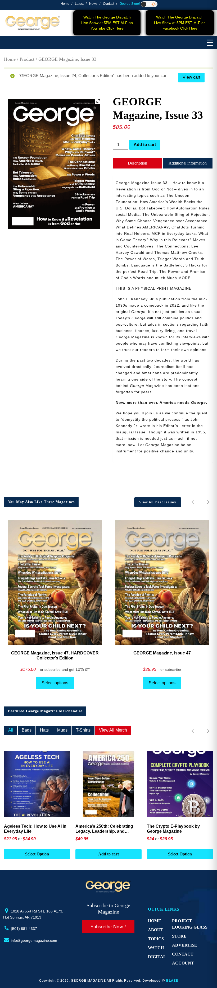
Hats (44, 730)
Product (27, 59)
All (10, 730)
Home (65, 4)
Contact (108, 4)
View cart (191, 77)
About (155, 930)
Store (179, 936)
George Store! (130, 4)
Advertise (184, 945)
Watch (156, 947)
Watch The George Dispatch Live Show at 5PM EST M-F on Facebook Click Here (180, 22)
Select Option (37, 854)
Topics (156, 939)
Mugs (62, 730)
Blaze (172, 980)
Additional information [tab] (188, 163)
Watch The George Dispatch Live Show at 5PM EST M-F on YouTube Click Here (107, 22)
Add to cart (145, 144)
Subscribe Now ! (108, 926)
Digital (157, 956)
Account (183, 963)
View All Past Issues (157, 502)
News (93, 4)
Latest (79, 4)
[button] (208, 502)
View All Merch (113, 730)
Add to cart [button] (108, 854)
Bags (26, 730)
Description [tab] (137, 163)
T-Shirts (83, 730)
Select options (55, 683)
